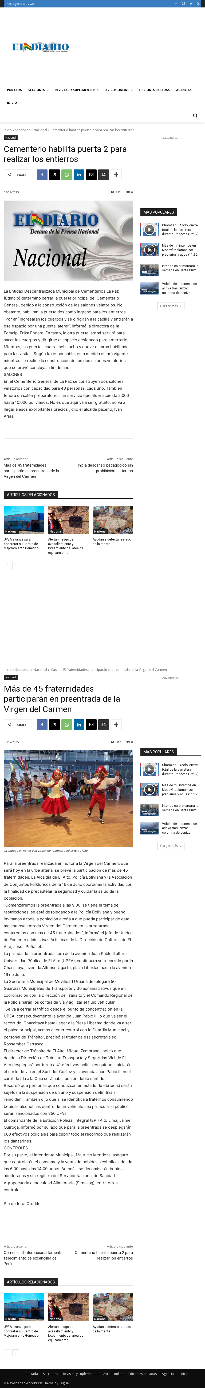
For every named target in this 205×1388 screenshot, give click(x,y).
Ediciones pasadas (142, 1374)
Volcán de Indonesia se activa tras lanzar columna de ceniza (179, 288)
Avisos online (113, 1374)
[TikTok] (191, 4)
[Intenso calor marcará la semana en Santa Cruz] (149, 270)
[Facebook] (176, 4)
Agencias (168, 1374)
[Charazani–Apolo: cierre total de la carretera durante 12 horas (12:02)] (149, 229)
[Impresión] (103, 174)
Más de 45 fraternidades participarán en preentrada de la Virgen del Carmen (31, 471)
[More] (116, 174)
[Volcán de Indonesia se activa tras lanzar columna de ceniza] (149, 288)
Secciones (22, 130)
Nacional (40, 130)
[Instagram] (183, 4)
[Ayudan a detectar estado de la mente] (113, 520)
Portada (32, 1374)
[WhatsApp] (66, 174)
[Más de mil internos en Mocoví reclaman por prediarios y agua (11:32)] (149, 249)
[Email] (91, 174)
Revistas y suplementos (80, 1374)
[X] (198, 4)
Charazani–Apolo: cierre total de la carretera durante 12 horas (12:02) (180, 229)
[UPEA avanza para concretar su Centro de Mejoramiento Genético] (24, 520)
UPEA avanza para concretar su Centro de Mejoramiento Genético (21, 544)
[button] (195, 115)
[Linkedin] (79, 174)
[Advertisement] (138, 47)
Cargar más (169, 306)
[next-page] (15, 565)
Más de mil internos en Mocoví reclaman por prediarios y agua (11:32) (180, 250)
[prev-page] (7, 565)
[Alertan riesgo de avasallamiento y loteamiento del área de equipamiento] (68, 520)
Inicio (8, 130)
